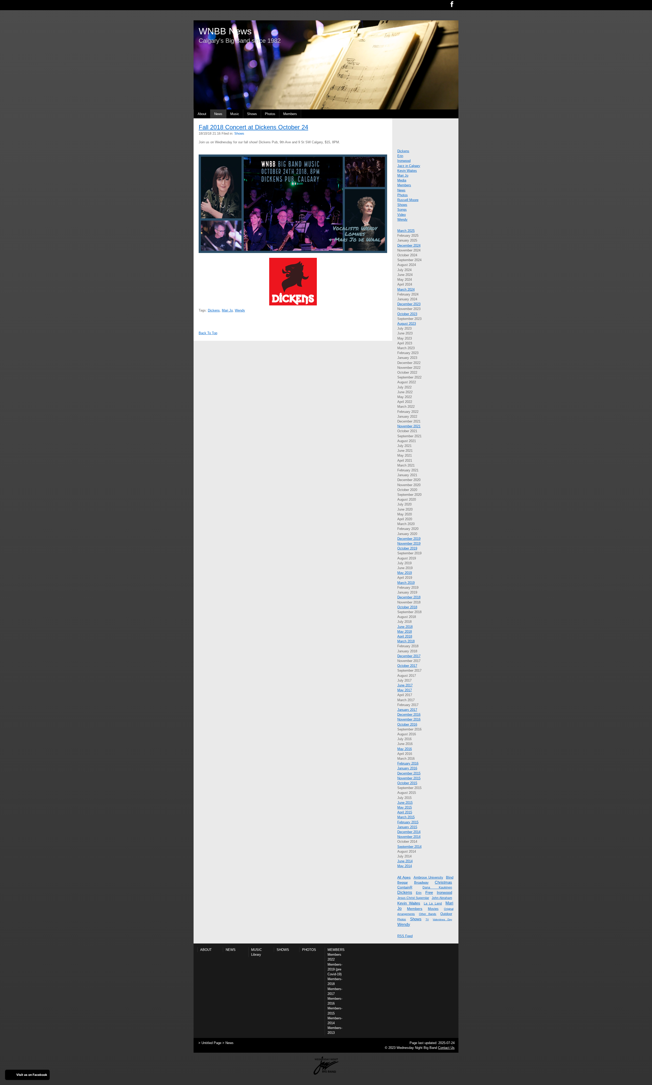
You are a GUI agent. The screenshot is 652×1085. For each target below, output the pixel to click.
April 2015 (404, 812)
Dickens (214, 310)
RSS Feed (405, 936)
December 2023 (408, 304)
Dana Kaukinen (437, 887)
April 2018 (404, 636)
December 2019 (408, 539)
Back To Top (208, 333)
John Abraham (442, 897)
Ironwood (404, 161)
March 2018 (406, 641)
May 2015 (404, 807)
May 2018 (404, 631)
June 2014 (405, 861)
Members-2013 (335, 1030)
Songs (402, 210)
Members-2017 (335, 991)
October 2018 (407, 607)
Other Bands (428, 913)
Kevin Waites (407, 171)
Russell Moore (407, 200)
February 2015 (407, 822)
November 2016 (408, 719)
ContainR (404, 887)
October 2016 (407, 724)
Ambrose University (428, 877)
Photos (270, 114)
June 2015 (405, 803)
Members (290, 114)
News (218, 114)
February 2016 (407, 763)
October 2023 (407, 314)
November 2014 (408, 837)
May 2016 (404, 749)
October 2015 (407, 783)
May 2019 (404, 573)
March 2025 (406, 231)
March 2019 (406, 583)
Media (401, 180)
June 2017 (405, 685)
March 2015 (406, 817)
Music (234, 114)
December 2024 (408, 245)
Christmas (443, 882)
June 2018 (405, 627)
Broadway (421, 882)
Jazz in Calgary (408, 166)
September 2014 (409, 847)
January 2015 (407, 827)
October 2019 (407, 548)
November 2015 (408, 778)
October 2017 (407, 666)
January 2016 (407, 768)
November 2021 (408, 426)
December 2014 (408, 832)
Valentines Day (442, 919)
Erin (400, 156)
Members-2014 (335, 1020)
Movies (433, 909)
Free (429, 892)
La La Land (433, 903)
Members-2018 (335, 981)
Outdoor (446, 914)
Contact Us (446, 1048)
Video (401, 215)
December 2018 (408, 597)
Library (256, 954)
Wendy (240, 310)
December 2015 (408, 773)
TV (427, 919)
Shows (252, 114)
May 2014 (404, 866)
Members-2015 (335, 1010)
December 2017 (408, 656)
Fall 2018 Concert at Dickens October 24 (253, 127)
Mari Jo (227, 310)
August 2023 (406, 324)
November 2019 (408, 543)
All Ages (404, 877)
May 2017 (404, 690)
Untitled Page (211, 1043)
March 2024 (406, 289)
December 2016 (408, 714)
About (202, 114)
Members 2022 (334, 957)
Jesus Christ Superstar (413, 898)
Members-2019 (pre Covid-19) (335, 969)
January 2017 (407, 710)
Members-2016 (335, 1001)
